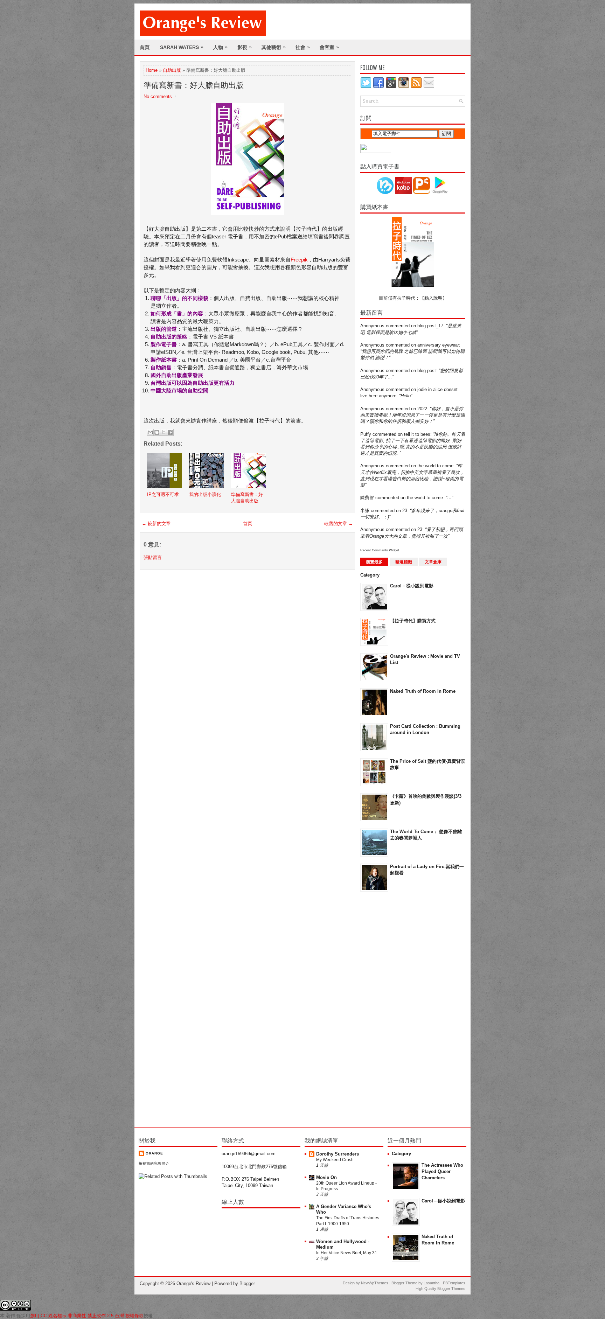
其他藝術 (274, 47)
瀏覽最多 (374, 561)
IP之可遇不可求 (163, 494)
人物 (220, 47)
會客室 (329, 47)
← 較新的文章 (156, 523)
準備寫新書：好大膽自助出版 (194, 85)
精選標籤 (403, 561)
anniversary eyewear (438, 345)
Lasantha (431, 1283)
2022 (422, 408)
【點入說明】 (433, 298)
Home (152, 70)
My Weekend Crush (335, 1159)
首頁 (144, 47)
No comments (158, 96)
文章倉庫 (433, 561)
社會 (302, 47)
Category (370, 575)
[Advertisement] (388, 1009)
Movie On (326, 1177)
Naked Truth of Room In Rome (423, 691)
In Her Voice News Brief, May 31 (346, 1252)
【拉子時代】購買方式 (413, 620)
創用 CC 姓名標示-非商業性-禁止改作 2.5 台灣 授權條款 (87, 1315)
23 (404, 510)
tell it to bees (417, 434)
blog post (426, 370)
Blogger (247, 1283)
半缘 (364, 510)
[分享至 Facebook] (170, 432)
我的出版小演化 (205, 494)
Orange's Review (193, 1283)
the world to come (435, 465)
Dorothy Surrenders (337, 1154)
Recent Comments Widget (379, 550)
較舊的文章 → (338, 523)
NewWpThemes (374, 1283)
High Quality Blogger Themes (440, 1288)
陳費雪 (367, 497)
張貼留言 (153, 557)
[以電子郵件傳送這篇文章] (150, 432)
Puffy (365, 434)
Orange (154, 1153)
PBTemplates (454, 1283)
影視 (244, 47)
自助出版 (172, 70)
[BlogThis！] (156, 432)
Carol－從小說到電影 (411, 585)
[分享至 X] (163, 432)
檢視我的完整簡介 (154, 1163)
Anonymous (372, 325)
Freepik (299, 260)
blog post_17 (430, 325)
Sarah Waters (181, 47)
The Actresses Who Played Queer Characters (442, 1171)
